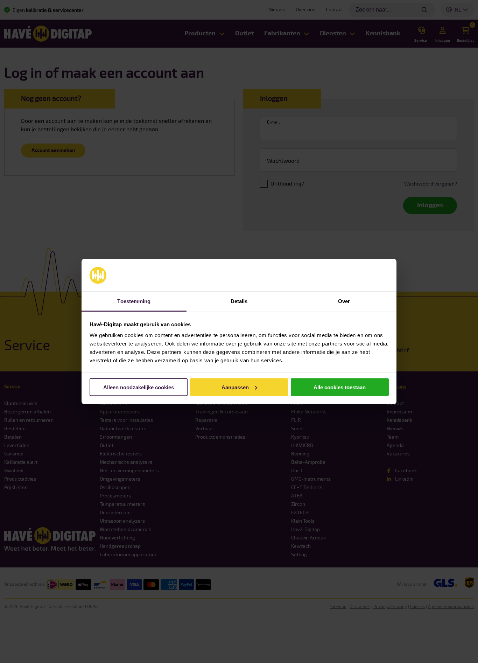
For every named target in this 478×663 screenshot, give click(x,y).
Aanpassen (235, 387)
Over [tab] (344, 301)
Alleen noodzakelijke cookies (138, 387)
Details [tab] (239, 301)
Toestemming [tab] (133, 301)
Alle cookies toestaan (340, 387)
